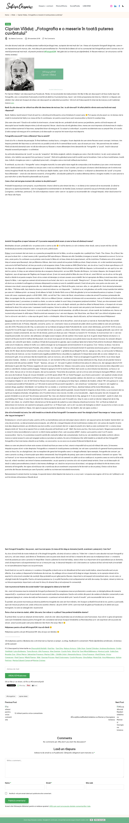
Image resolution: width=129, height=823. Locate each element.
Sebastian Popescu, (36, 654)
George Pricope (47, 657)
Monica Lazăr (103, 651)
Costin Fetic (66, 651)
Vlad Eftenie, (100, 654)
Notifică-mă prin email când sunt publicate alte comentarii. (30, 793)
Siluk (38, 657)
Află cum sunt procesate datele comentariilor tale (69, 806)
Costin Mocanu (76, 657)
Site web (89, 783)
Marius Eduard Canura (22, 660)
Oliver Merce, (22, 654)
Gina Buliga (87, 657)
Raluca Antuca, (70, 648)
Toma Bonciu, (32, 651)
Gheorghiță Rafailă (38, 648)
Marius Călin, (50, 654)
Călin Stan (81, 648)
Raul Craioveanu (62, 657)
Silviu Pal (75, 651)
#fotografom (11, 696)
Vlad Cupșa (19, 657)
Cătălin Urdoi (61, 654)
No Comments (50, 38)
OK (91, 820)
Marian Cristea (39, 660)
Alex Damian (55, 651)
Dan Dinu (59, 648)
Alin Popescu (43, 651)
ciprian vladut (23, 696)
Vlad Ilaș (50, 648)
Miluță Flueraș (30, 657)
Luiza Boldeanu (19, 651)
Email (49, 783)
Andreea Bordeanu (107, 648)
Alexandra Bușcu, (75, 654)
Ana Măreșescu (108, 657)
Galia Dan (114, 651)
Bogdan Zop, (10, 654)
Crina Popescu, (88, 654)
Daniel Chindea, (93, 648)
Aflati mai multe (100, 820)
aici (12, 103)
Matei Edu (97, 657)
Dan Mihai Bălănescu (88, 651)
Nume (8, 783)
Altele (8, 24)
